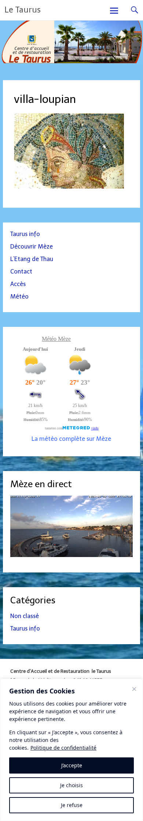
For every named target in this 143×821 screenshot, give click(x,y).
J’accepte (71, 765)
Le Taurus (22, 10)
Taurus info (25, 234)
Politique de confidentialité (63, 747)
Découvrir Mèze (31, 246)
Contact (21, 271)
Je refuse (71, 805)
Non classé (24, 616)
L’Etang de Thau (31, 259)
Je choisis (71, 785)
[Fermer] (134, 689)
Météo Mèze (56, 339)
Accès (18, 284)
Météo (19, 296)
